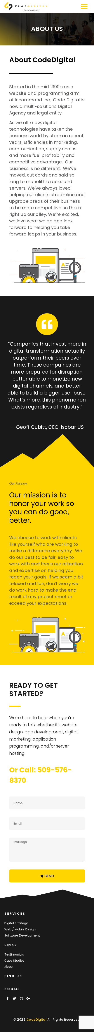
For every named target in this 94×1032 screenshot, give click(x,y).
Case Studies (14, 960)
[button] (84, 6)
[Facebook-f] (7, 999)
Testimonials (14, 954)
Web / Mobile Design (20, 929)
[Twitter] (14, 999)
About (9, 966)
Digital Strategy (16, 923)
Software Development (22, 935)
